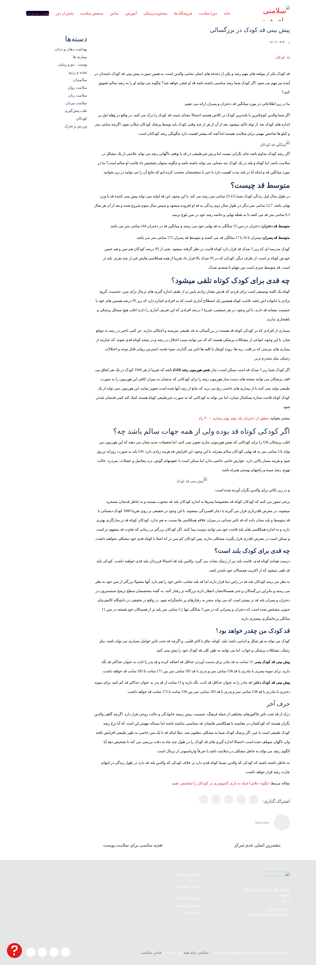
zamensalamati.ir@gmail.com (268, 914)
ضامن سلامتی (151, 952)
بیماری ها (80, 57)
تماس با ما (192, 912)
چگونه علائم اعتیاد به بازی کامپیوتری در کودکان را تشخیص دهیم (220, 783)
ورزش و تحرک (76, 126)
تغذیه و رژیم (77, 72)
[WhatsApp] (203, 799)
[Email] (216, 799)
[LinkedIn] (228, 799)
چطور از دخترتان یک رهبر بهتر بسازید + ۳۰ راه (234, 418)
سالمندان (80, 80)
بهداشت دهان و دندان (71, 49)
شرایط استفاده (188, 898)
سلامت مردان (76, 103)
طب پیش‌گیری (76, 111)
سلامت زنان (77, 95)
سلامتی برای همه (196, 952)
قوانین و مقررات (187, 874)
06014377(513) (278, 910)
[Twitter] (241, 799)
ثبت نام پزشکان (188, 905)
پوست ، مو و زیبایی (72, 64)
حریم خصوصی (188, 886)
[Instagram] (54, 952)
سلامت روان (77, 87)
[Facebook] (253, 799)
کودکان (280, 57)
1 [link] (182, 609)
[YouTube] (42, 952)
